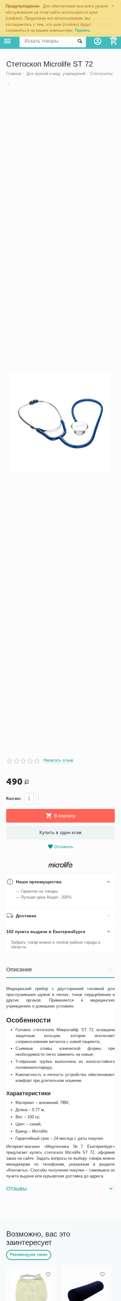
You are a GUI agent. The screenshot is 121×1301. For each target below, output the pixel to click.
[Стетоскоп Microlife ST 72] (60, 422)
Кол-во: (13, 798)
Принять (82, 30)
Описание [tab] (19, 969)
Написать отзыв (58, 760)
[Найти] (80, 41)
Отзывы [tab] (16, 1189)
